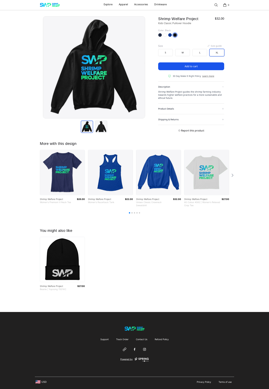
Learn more (208, 76)
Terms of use (225, 382)
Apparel (123, 4)
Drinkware (160, 4)
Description (164, 86)
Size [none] (160, 46)
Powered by (126, 359)
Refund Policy (162, 339)
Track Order (122, 339)
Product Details (166, 108)
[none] (214, 45)
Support (104, 339)
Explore (108, 4)
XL (217, 52)
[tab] (87, 127)
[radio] (165, 52)
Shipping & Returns (168, 119)
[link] (62, 172)
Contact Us (141, 339)
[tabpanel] (94, 67)
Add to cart (191, 66)
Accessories (141, 4)
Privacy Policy (204, 382)
